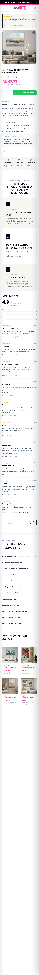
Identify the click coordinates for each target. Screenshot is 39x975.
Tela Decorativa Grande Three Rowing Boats (10, 667)
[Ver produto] (15, 655)
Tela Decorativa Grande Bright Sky (28, 697)
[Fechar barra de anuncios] (37, 2)
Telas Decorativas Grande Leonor (28, 667)
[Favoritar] (15, 651)
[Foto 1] (19, 62)
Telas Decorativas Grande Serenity (10, 697)
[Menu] (4, 8)
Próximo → (31, 522)
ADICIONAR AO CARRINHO (25, 93)
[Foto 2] (20, 62)
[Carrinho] (35, 8)
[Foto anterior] (6, 47)
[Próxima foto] (33, 47)
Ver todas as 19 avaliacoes (13, 25)
